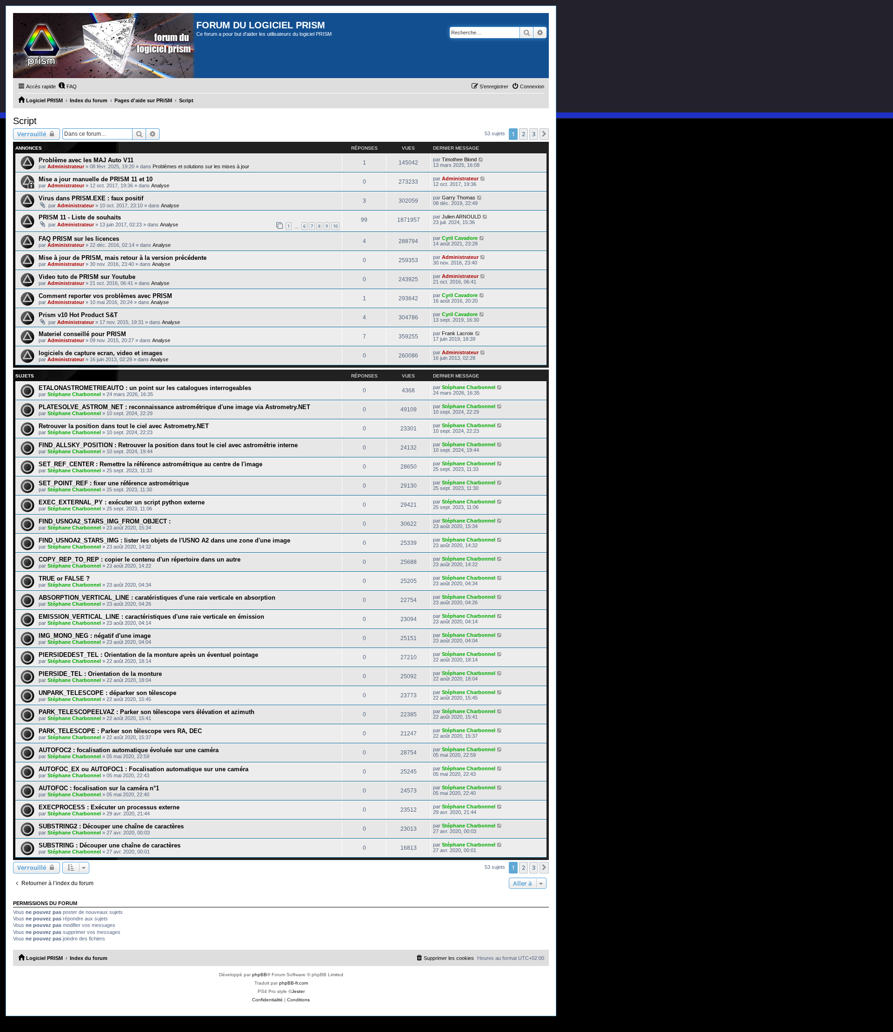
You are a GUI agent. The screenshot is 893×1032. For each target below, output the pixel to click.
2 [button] (523, 134)
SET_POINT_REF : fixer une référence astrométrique (114, 483)
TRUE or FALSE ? (64, 578)
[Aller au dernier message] (481, 159)
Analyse (160, 185)
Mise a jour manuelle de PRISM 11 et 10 (96, 179)
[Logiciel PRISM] (104, 45)
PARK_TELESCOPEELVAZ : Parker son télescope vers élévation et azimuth (146, 711)
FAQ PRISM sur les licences (79, 238)
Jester (298, 991)
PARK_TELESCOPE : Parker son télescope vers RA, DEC (120, 731)
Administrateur (65, 166)
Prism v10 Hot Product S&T (78, 314)
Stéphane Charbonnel (74, 394)
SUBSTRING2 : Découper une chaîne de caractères (111, 826)
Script (25, 121)
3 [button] (533, 134)
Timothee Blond (459, 159)
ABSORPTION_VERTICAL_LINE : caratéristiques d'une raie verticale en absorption (157, 597)
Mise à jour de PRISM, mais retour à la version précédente (123, 257)
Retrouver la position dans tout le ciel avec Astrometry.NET (124, 426)
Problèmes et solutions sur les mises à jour (201, 166)
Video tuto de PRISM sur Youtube (87, 276)
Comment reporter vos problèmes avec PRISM (105, 295)
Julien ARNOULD (461, 216)
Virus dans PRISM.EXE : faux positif (91, 198)
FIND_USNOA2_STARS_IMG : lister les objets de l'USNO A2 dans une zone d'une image (164, 540)
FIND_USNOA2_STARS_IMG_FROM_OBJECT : (105, 521)
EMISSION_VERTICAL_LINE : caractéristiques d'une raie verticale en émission (151, 616)
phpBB (259, 974)
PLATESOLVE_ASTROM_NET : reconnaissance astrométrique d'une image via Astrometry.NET (174, 407)
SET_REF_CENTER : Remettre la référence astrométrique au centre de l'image (150, 464)
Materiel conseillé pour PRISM (82, 334)
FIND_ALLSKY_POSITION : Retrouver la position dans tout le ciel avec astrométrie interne (168, 445)
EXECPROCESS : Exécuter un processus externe (109, 807)
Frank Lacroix (457, 333)
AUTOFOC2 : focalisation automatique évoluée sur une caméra (129, 750)
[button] (544, 133)
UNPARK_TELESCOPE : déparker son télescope (107, 692)
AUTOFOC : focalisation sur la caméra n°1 (99, 788)
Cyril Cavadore (460, 238)
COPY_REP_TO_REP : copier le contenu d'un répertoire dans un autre (139, 559)
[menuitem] (67, 86)
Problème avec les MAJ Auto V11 (86, 160)
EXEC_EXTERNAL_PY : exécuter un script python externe (122, 502)
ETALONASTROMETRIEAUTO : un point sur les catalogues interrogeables (145, 387)
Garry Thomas (458, 197)
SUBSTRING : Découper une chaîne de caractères (109, 845)
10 (335, 226)
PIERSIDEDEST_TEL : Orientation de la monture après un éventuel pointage (148, 654)
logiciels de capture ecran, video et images (100, 353)
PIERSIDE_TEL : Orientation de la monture (100, 673)
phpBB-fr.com (293, 983)
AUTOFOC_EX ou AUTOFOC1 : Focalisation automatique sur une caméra (143, 769)
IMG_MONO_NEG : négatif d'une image (95, 635)
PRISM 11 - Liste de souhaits (80, 217)
